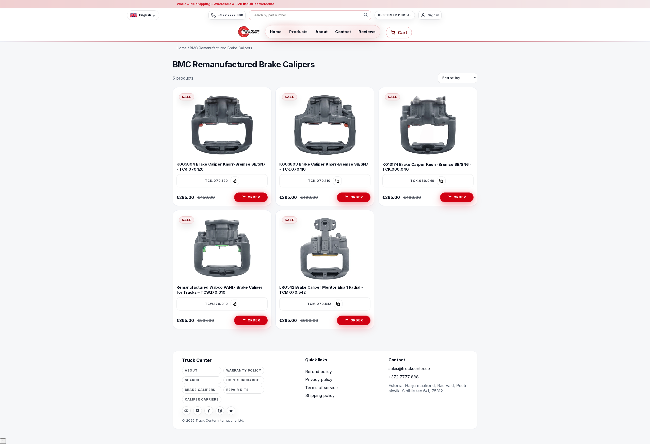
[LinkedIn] (220, 410)
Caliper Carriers (202, 399)
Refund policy (318, 371)
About (321, 31)
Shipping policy (320, 395)
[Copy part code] (235, 180)
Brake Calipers (200, 390)
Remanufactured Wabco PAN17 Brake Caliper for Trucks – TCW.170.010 (219, 289)
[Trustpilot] (231, 410)
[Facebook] (208, 410)
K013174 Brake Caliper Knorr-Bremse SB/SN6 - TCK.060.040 (427, 166)
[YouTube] (186, 410)
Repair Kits (237, 390)
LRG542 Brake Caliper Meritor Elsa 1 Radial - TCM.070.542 (321, 289)
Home (276, 31)
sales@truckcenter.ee (409, 368)
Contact (343, 31)
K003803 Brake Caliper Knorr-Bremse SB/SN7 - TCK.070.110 (323, 166)
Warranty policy (243, 370)
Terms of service (321, 387)
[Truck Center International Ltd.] (248, 31)
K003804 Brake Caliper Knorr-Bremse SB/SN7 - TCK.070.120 (221, 166)
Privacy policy (318, 379)
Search (192, 380)
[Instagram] (197, 410)
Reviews (367, 31)
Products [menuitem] (298, 31)
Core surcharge (242, 380)
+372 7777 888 (403, 376)
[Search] (365, 15)
